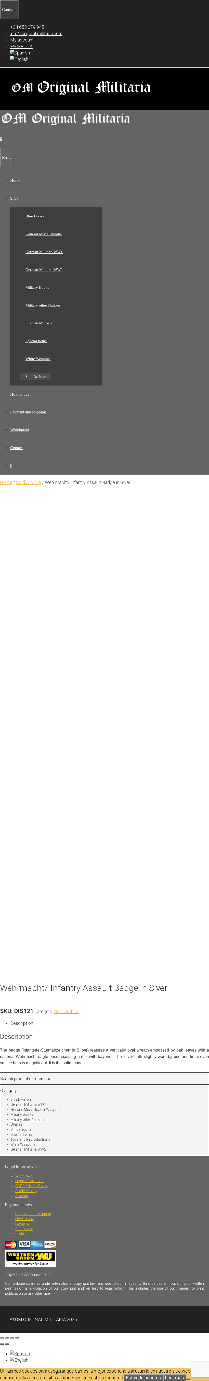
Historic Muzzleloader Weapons (36, 1110)
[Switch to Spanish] (20, 53)
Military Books (37, 287)
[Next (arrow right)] (7, 1344)
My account (22, 40)
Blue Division (36, 216)
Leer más (174, 1377)
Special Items (36, 341)
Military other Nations (42, 305)
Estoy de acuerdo (143, 1377)
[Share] (12, 1337)
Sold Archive (35, 377)
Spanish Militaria (38, 323)
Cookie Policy (26, 1191)
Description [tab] (21, 1023)
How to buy (20, 394)
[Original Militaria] (66, 127)
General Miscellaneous (43, 234)
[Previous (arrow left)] (2, 1344)
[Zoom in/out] (2, 1337)
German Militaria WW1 (44, 252)
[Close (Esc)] (17, 1337)
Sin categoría (21, 1129)
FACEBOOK (21, 46)
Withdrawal (19, 430)
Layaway (22, 1224)
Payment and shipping (28, 412)
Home (15, 180)
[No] (188, 1379)
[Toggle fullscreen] (7, 1337)
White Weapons (37, 359)
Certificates (24, 1229)
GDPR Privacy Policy (31, 1186)
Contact (16, 448)
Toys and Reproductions (30, 1139)
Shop (14, 198)
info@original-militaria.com (36, 33)
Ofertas (16, 1124)
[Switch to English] (19, 1360)
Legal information (29, 1181)
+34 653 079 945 (27, 27)
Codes (20, 1234)
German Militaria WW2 (44, 270)
